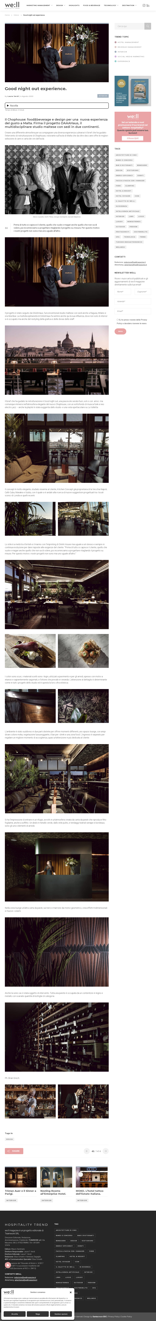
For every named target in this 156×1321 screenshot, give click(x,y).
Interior (16, 15)
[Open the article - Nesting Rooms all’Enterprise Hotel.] (48, 1177)
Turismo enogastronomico (129, 242)
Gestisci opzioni (61, 1314)
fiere (118, 186)
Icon (137, 196)
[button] (70, 1292)
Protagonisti (122, 232)
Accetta (14, 1314)
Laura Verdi (14, 96)
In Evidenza (121, 206)
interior (120, 216)
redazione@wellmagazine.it (135, 262)
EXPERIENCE (124, 61)
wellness (120, 247)
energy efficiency (124, 175)
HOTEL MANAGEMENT (128, 42)
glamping (129, 186)
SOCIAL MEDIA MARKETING (131, 56)
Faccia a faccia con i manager (130, 180)
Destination (128, 5)
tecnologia (129, 237)
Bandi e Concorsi (124, 160)
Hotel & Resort (123, 191)
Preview (133, 227)
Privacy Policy (113, 1317)
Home (7, 15)
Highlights (74, 5)
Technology (110, 5)
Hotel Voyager (123, 196)
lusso (141, 216)
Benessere (142, 165)
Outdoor (120, 227)
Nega (38, 1314)
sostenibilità (140, 232)
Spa (117, 237)
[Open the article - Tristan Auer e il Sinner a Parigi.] (13, 1177)
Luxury (119, 221)
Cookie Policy (126, 1317)
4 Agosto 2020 (26, 96)
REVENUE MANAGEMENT (130, 47)
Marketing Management (38, 5)
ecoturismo (133, 170)
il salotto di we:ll (125, 201)
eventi (141, 175)
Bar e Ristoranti (124, 165)
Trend (143, 237)
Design (59, 5)
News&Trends (134, 221)
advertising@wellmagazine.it (135, 265)
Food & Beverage (91, 5)
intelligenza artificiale (127, 211)
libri (131, 216)
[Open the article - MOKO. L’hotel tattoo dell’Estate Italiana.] (84, 1177)
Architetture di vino (126, 155)
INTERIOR (122, 52)
